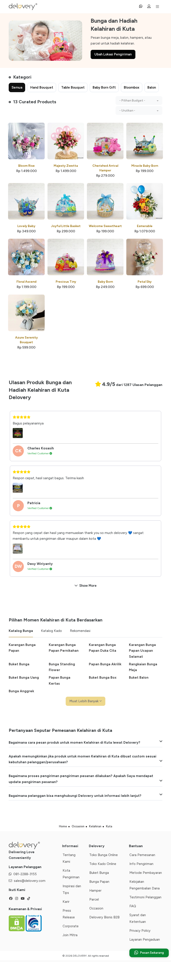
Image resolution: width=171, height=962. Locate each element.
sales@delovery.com (29, 881)
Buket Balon (139, 678)
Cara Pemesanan (142, 855)
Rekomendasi (80, 631)
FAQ (132, 906)
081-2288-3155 (25, 874)
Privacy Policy (140, 931)
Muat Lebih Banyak (84, 701)
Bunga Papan (99, 882)
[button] (139, 100)
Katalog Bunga (21, 631)
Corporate (71, 926)
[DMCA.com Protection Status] (17, 923)
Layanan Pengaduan (144, 940)
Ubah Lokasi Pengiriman (113, 54)
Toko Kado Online (102, 864)
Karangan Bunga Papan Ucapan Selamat (142, 651)
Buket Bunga (19, 664)
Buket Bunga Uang (24, 678)
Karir (66, 902)
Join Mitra (70, 935)
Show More (88, 586)
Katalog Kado (51, 631)
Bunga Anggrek (21, 691)
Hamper (95, 891)
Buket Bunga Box (102, 678)
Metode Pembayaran (145, 873)
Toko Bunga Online (103, 855)
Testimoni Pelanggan (145, 897)
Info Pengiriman (141, 864)
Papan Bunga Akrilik (105, 664)
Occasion (96, 908)
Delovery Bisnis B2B (104, 917)
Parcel (94, 899)
